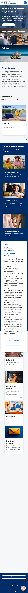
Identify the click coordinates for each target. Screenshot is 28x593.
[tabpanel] (14, 120)
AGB (14, 589)
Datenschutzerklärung (9, 253)
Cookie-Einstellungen (14, 340)
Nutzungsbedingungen (14, 585)
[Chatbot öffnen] (23, 588)
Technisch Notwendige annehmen (14, 343)
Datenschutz (14, 583)
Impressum (14, 581)
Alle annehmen (14, 347)
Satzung (14, 591)
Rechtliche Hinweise (14, 587)
